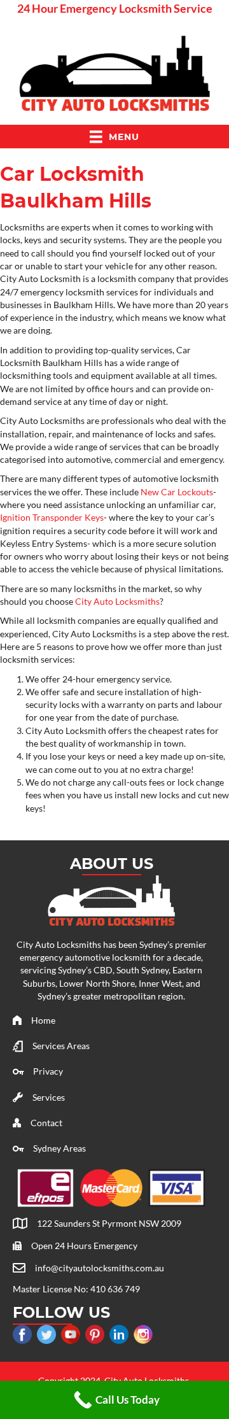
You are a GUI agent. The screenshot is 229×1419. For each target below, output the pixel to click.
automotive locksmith (108, 957)
